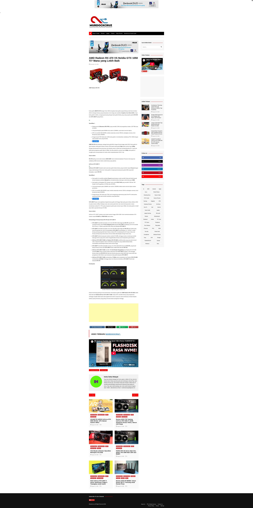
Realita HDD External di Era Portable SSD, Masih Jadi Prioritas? (157, 116)
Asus (146, 192)
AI (143, 188)
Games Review (157, 198)
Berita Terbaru (93, 414)
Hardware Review (94, 370)
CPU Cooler (146, 198)
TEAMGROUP (148, 240)
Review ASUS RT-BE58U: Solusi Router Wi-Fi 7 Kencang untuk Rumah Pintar (126, 482)
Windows (147, 243)
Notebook (145, 219)
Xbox (158, 243)
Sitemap (162, 505)
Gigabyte (153, 201)
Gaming (145, 201)
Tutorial (112, 33)
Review (102, 33)
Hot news (158, 204)
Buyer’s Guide (96, 33)
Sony (145, 237)
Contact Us (160, 504)
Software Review (157, 234)
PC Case (159, 219)
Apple (160, 188)
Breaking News (101, 414)
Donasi (157, 505)
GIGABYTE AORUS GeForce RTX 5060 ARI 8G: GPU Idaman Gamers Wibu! (100, 421)
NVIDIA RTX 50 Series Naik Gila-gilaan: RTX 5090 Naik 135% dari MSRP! (126, 452)
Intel (152, 207)
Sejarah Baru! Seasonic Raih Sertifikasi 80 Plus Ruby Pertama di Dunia (156, 132)
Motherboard (157, 216)
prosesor (146, 228)
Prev (93, 395)
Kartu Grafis (93, 416)
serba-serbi (157, 231)
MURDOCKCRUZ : (113, 334)
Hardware (118, 416)
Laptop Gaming (147, 213)
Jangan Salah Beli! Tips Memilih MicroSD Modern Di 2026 (156, 124)
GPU (107, 414)
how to (145, 207)
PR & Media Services (151, 504)
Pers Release (100, 478)
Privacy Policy (151, 505)
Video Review (119, 33)
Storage (158, 237)
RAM (159, 228)
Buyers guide (158, 195)
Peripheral (157, 222)
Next (134, 395)
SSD (152, 237)
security (146, 231)
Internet (118, 478)
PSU (153, 228)
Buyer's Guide (126, 414)
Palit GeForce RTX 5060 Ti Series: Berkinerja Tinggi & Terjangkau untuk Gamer (98, 482)
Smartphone (146, 234)
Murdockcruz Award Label (130, 33)
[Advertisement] (113, 99)
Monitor (99, 448)
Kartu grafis (104, 370)
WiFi (127, 478)
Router (122, 478)
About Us (143, 504)
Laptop (107, 33)
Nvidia (152, 219)
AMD (148, 188)
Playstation (157, 225)
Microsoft (158, 213)
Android (154, 188)
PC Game (147, 222)
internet (159, 207)
